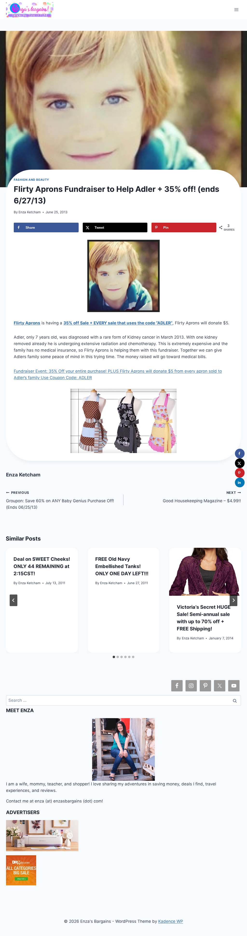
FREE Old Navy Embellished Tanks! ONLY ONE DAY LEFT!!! (121, 566)
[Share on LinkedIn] (240, 482)
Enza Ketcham (30, 212)
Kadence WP (170, 921)
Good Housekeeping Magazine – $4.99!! (202, 497)
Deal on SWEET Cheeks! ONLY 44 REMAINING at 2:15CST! (42, 566)
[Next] (233, 600)
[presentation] (205, 572)
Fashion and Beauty (31, 179)
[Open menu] (236, 9)
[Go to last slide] (13, 600)
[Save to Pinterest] (240, 473)
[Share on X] (240, 463)
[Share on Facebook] (240, 453)
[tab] (114, 657)
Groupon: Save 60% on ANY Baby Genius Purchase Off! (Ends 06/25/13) (60, 500)
